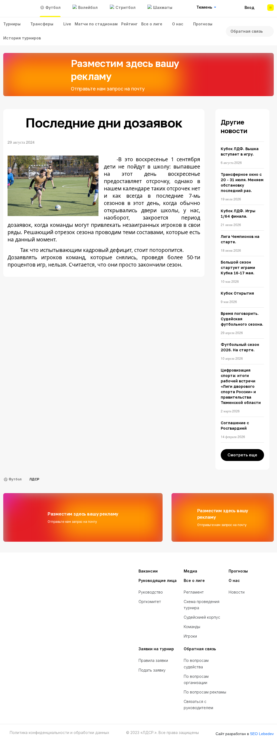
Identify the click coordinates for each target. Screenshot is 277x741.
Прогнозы (202, 24)
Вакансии (148, 571)
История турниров (22, 38)
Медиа (190, 571)
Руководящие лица (157, 580)
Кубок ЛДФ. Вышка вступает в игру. (240, 151)
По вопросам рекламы (205, 692)
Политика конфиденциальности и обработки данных (59, 733)
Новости (237, 592)
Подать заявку (152, 670)
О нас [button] (177, 24)
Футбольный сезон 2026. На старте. (240, 347)
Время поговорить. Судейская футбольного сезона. (242, 318)
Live (67, 24)
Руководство (150, 592)
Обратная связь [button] (246, 31)
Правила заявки (153, 660)
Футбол (15, 479)
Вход (249, 7)
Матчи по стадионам (96, 24)
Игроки (190, 636)
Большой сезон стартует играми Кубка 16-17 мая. (238, 267)
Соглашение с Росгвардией (235, 425)
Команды (192, 626)
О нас (234, 580)
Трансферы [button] (41, 24)
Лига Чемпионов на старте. (240, 239)
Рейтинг (129, 24)
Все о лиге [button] (151, 24)
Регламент (194, 592)
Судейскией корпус (202, 617)
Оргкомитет (149, 601)
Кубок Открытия (237, 293)
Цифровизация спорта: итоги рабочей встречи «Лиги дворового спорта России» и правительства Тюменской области (241, 386)
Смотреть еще (242, 455)
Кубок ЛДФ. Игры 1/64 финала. (238, 213)
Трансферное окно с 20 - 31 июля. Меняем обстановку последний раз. (242, 182)
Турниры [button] (12, 24)
